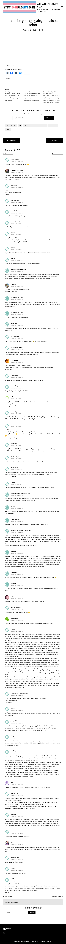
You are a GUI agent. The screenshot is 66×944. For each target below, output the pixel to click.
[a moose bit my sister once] (33, 96)
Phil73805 (14, 444)
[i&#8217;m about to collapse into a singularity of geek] (52, 97)
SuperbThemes (48, 941)
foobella (13, 284)
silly (8, 129)
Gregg (12, 736)
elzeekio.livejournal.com (18, 269)
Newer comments (57, 154)
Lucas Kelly (14, 211)
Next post (55, 140)
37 (20, 126)
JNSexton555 (15, 159)
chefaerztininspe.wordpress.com (21, 530)
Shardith (13, 708)
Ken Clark (14, 572)
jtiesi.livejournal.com (17, 347)
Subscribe (49, 118)
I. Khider (13, 879)
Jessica (13, 506)
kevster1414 (14, 793)
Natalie (13, 258)
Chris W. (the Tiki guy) (17, 170)
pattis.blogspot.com (17, 297)
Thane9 (13, 232)
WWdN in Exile (11, 126)
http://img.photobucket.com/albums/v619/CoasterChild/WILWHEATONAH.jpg (28, 474)
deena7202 (14, 323)
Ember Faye (14, 412)
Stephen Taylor (15, 456)
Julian (12, 397)
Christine (13, 482)
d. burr (13, 596)
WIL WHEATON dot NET (47, 5)
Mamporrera (14, 467)
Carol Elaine (14, 360)
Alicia (12, 424)
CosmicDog (14, 375)
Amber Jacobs (15, 519)
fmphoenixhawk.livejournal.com (20, 493)
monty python (53, 126)
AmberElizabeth (15, 222)
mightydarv (14, 185)
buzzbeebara (15, 200)
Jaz (12, 842)
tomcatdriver (15, 618)
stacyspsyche (15, 857)
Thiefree (13, 583)
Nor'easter (14, 814)
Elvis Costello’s (45, 787)
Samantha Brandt (16, 607)
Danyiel (13, 629)
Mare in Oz (14, 868)
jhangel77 (13, 721)
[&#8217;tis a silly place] (14, 96)
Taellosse (13, 551)
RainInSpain (14, 751)
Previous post (11, 140)
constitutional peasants (39, 126)
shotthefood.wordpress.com (19, 693)
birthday (27, 126)
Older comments (8, 154)
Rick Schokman (15, 336)
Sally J (12, 782)
